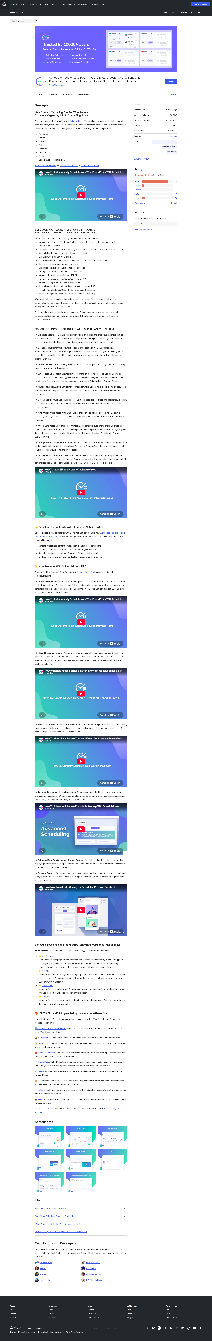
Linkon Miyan (46, 1280)
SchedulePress (76, 121)
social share (171, 152)
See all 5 (173, 136)
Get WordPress (200, 4)
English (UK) (37, 1328)
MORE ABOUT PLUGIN (45, 165)
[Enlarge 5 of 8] (92, 1152)
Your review (139, 203)
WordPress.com (173, 1306)
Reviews (53, 94)
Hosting (13, 1314)
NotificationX (44, 1038)
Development (84, 94)
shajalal (43, 1274)
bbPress (170, 1314)
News (12, 1310)
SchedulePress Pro (85, 572)
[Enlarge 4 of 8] (61, 1152)
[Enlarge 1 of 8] (61, 1129)
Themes (52, 1310)
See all (174, 203)
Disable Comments (46, 1052)
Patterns (52, 1317)
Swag (130, 1317)
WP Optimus (47, 985)
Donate (131, 1314)
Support (173, 94)
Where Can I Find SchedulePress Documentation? (57, 1224)
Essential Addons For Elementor (51, 1028)
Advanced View (141, 159)
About (12, 1306)
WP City (45, 971)
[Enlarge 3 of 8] (124, 1129)
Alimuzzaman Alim (94, 1274)
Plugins (52, 1314)
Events (129, 1310)
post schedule (171, 142)
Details (40, 94)
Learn (90, 1306)
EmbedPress (43, 1062)
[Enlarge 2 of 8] (92, 1129)
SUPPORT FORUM (90, 165)
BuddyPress (172, 1317)
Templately (42, 1071)
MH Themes (47, 956)
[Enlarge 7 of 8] (61, 1175)
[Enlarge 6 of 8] (124, 1152)
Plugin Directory (16, 12)
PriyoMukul (91, 1268)
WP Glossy (47, 996)
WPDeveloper (58, 85)
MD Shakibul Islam (94, 1280)
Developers (92, 1314)
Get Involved (132, 1306)
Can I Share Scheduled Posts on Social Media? (56, 1216)
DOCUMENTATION (69, 165)
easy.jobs (42, 1099)
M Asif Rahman (93, 1262)
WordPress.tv (94, 1317)
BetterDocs (43, 1043)
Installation (68, 94)
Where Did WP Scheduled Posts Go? (51, 1208)
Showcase (53, 1306)
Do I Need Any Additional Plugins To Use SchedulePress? (61, 1232)
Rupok (43, 1268)
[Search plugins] (35, 21)
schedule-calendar (169, 147)
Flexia (40, 1080)
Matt (168, 1310)
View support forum (143, 229)
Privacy (13, 1317)
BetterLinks (43, 1090)
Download (171, 81)
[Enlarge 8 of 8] (92, 1175)
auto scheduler (158, 142)
